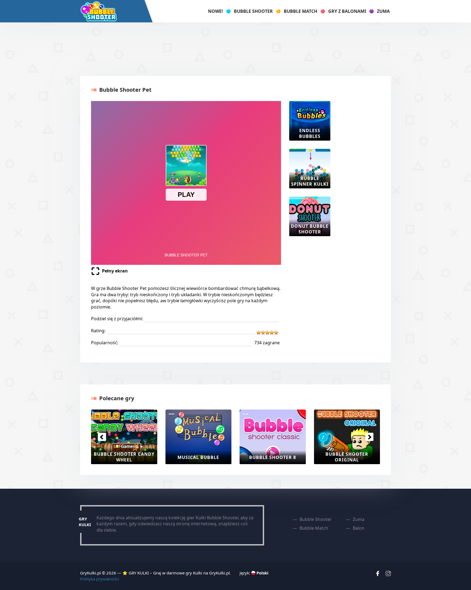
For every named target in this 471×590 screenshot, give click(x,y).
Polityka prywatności (99, 579)
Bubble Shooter (253, 11)
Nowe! (215, 11)
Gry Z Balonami (347, 11)
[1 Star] (258, 332)
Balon (358, 528)
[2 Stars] (263, 332)
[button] (102, 437)
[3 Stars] (267, 332)
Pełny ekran (115, 271)
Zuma (383, 11)
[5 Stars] (276, 332)
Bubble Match (300, 11)
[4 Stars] (272, 332)
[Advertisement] (235, 48)
